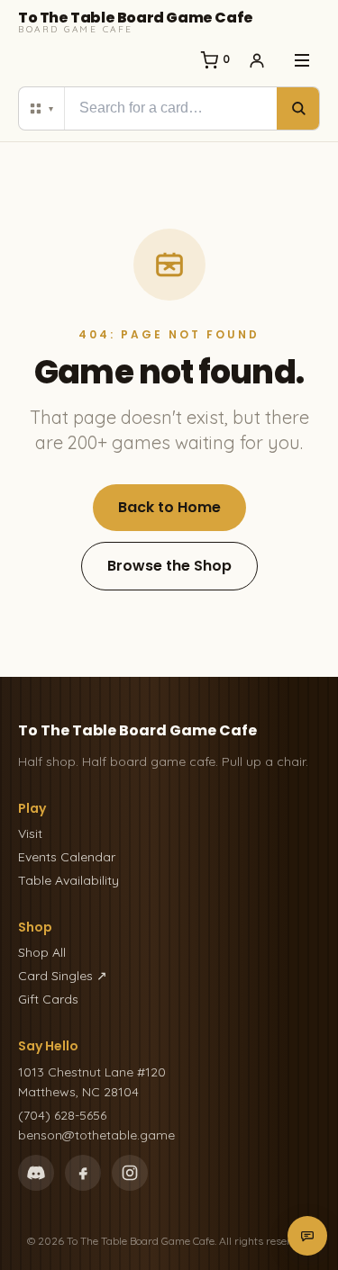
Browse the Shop (169, 565)
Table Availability (68, 880)
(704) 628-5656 (62, 1115)
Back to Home (169, 507)
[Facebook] (83, 1173)
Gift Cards (48, 999)
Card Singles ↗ (62, 976)
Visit (30, 833)
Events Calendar (66, 857)
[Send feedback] (307, 1236)
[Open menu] (302, 60)
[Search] (298, 108)
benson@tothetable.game (96, 1135)
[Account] (256, 60)
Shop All (42, 952)
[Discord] (36, 1173)
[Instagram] (130, 1173)
